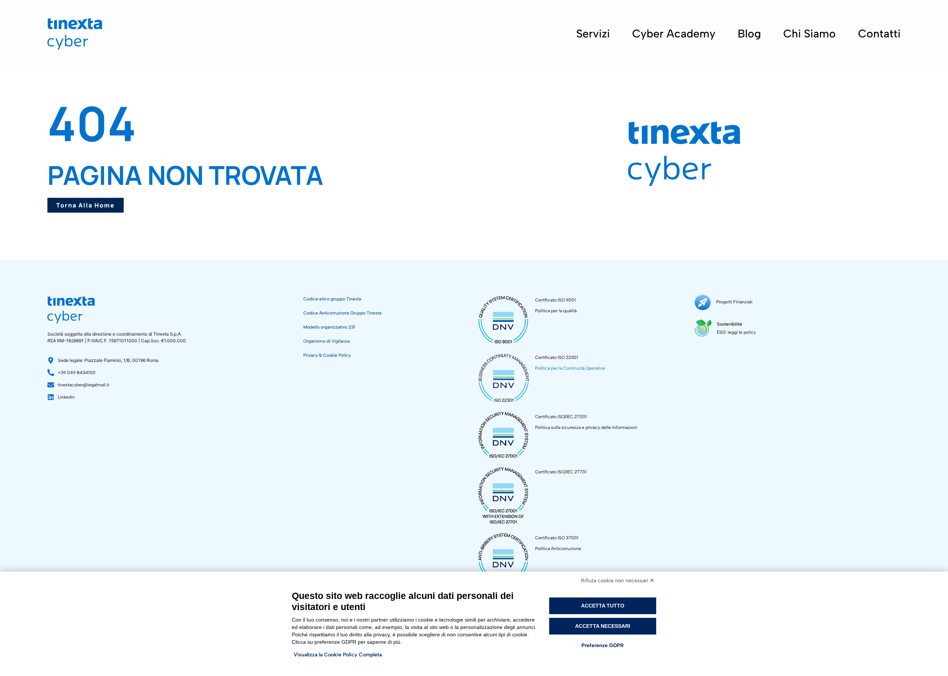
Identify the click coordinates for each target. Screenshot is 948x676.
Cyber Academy (673, 33)
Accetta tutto (602, 606)
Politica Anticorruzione (558, 548)
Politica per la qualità (556, 310)
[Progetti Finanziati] (703, 302)
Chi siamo (809, 33)
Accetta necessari (602, 626)
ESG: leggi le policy (736, 332)
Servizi (593, 33)
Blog (749, 33)
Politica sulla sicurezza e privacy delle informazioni (586, 427)
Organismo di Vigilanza (326, 341)
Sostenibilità (729, 324)
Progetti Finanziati (734, 301)
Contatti (879, 33)
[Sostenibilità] (703, 328)
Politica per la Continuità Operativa (570, 368)
